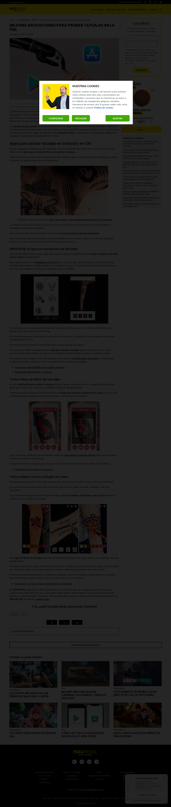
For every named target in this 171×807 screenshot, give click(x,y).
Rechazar (81, 118)
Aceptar (117, 118)
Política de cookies (103, 107)
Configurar (56, 118)
